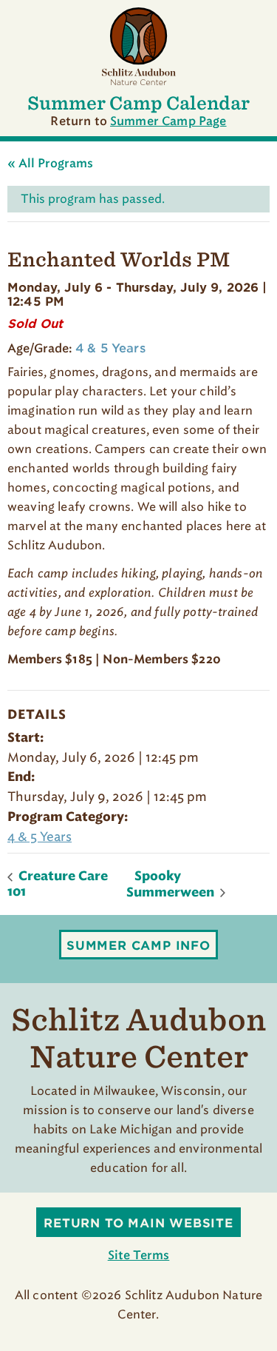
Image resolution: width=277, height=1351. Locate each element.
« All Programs (50, 164)
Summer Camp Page (168, 121)
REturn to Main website (138, 1223)
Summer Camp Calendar (138, 103)
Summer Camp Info (138, 946)
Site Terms (139, 1255)
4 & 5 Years (39, 836)
